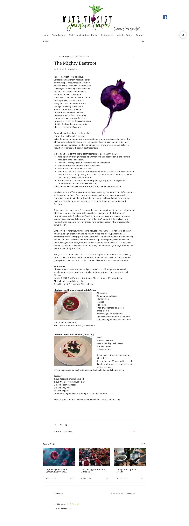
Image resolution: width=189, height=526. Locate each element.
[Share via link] (71, 425)
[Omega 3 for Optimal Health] (130, 457)
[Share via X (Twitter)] (60, 425)
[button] (143, 41)
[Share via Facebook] (55, 425)
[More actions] (133, 56)
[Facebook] (165, 17)
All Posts (46, 41)
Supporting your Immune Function (93, 470)
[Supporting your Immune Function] (94, 457)
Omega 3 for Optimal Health (126, 470)
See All (143, 444)
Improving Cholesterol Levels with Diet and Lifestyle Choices (56, 470)
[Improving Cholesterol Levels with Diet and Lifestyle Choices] (59, 457)
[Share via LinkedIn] (66, 425)
